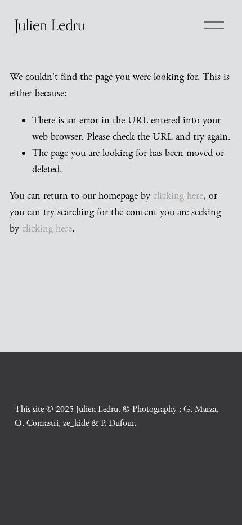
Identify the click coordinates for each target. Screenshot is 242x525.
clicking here (178, 195)
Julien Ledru (50, 25)
